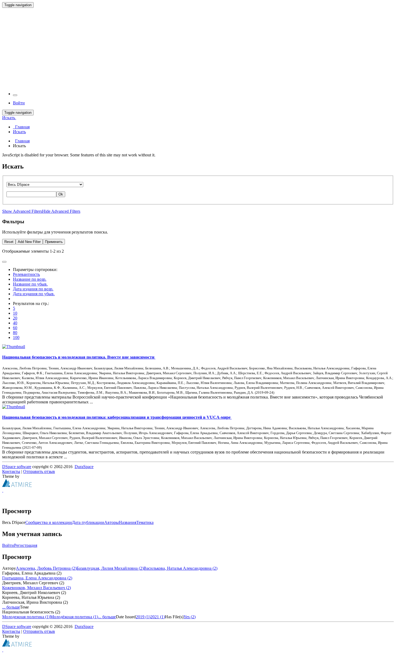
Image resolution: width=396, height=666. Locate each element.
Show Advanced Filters (22, 211)
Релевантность (26, 274)
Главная (22, 141)
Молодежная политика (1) (26, 616)
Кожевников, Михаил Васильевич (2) (36, 587)
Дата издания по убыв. (34, 293)
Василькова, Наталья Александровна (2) (180, 568)
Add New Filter (29, 242)
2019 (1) (143, 616)
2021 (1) (157, 616)
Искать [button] (9, 117)
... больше (11, 607)
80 (15, 332)
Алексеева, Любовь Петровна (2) (46, 568)
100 (16, 337)
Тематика (145, 522)
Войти (8, 545)
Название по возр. (29, 279)
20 (15, 318)
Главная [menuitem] (21, 127)
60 (15, 327)
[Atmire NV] (17, 485)
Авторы (111, 522)
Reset (8, 242)
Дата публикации (88, 522)
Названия (127, 522)
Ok (60, 194)
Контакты (11, 471)
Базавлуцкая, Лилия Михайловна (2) (110, 568)
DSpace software (16, 466)
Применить (54, 242)
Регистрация (25, 545)
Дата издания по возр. (33, 289)
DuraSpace (84, 466)
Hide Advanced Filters (61, 211)
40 (15, 323)
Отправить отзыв (39, 471)
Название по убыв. (30, 284)
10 (15, 313)
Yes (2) (189, 616)
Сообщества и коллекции (48, 522)
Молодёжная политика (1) (74, 616)
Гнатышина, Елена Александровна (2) (37, 578)
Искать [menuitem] (19, 131)
